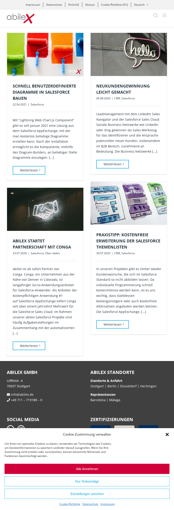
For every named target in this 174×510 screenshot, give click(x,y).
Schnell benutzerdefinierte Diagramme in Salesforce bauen (44, 92)
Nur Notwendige (87, 481)
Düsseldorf (129, 386)
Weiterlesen (29, 170)
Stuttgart (97, 386)
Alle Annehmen (87, 469)
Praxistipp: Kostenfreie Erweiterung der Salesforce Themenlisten (128, 241)
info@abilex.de (22, 394)
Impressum (108, 504)
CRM (117, 98)
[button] (167, 434)
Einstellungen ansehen (87, 494)
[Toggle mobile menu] (164, 15)
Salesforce (37, 104)
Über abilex (52, 253)
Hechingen (148, 386)
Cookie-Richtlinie (69, 504)
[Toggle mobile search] (155, 15)
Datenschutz (90, 504)
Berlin (111, 386)
